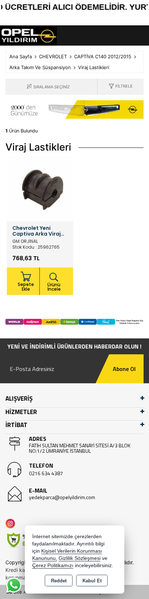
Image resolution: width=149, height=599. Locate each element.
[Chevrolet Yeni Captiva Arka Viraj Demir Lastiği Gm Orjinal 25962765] (40, 187)
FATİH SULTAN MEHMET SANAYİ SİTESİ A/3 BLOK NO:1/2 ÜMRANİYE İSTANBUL (80, 448)
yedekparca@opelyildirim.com (62, 497)
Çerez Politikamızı (52, 565)
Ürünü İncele (54, 287)
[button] (120, 87)
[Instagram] (11, 523)
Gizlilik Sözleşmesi (80, 558)
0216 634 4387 (46, 473)
